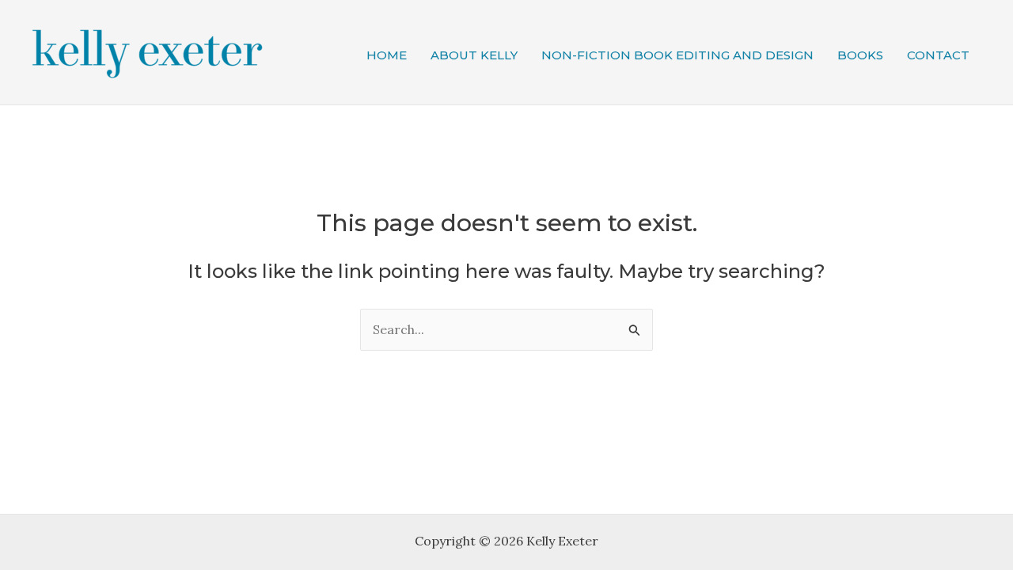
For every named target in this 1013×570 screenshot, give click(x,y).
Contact (938, 55)
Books (860, 55)
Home (386, 55)
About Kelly (474, 55)
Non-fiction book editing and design (677, 55)
